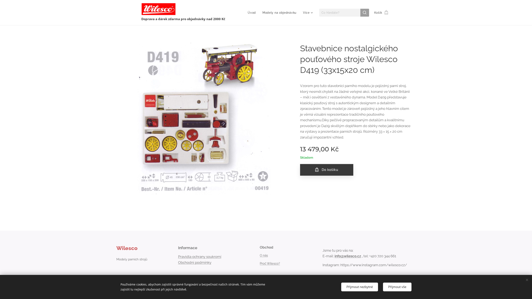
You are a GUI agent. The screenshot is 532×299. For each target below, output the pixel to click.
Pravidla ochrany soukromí (199, 257)
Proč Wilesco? (270, 263)
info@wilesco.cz (348, 256)
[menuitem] (253, 12)
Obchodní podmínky (194, 262)
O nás (264, 255)
